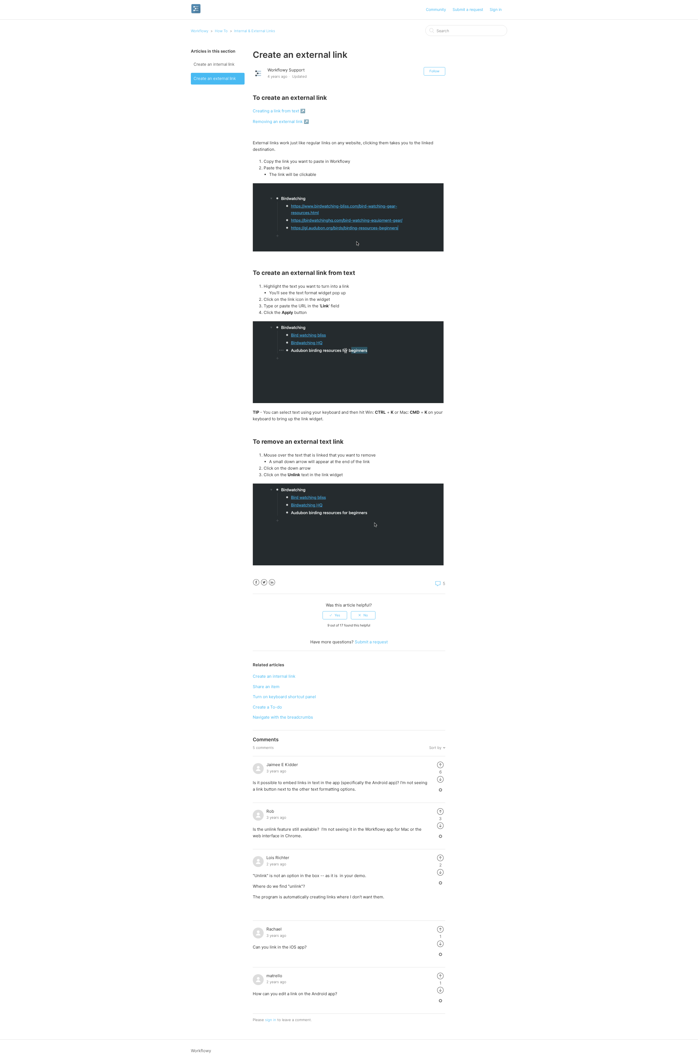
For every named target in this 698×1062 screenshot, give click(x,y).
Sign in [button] (496, 9)
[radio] (335, 615)
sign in (270, 1020)
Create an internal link (214, 64)
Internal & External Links (254, 31)
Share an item (266, 686)
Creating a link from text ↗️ (279, 110)
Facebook (256, 582)
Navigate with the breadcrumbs (283, 717)
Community (436, 9)
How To (221, 31)
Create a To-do (267, 707)
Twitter (264, 582)
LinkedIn (272, 582)
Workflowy (199, 31)
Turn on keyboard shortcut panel (284, 696)
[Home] (196, 12)
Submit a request (468, 9)
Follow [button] (434, 71)
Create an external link (215, 78)
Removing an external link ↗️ (281, 121)
